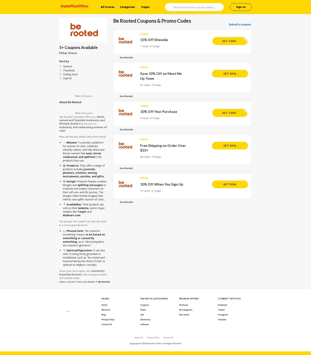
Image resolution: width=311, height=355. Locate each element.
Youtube (222, 319)
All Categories (185, 310)
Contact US (107, 324)
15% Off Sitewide (154, 40)
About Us (106, 310)
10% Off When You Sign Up (161, 184)
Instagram (223, 314)
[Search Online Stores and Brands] (74, 6)
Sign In (241, 7)
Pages (145, 7)
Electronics (145, 319)
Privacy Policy (108, 319)
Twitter (221, 310)
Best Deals (184, 314)
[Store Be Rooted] (83, 30)
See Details (126, 57)
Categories (127, 7)
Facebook (222, 305)
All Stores (107, 7)
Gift (142, 314)
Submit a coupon (240, 24)
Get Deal (230, 73)
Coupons (144, 305)
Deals (143, 310)
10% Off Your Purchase (158, 111)
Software (144, 324)
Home (104, 305)
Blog (104, 314)
